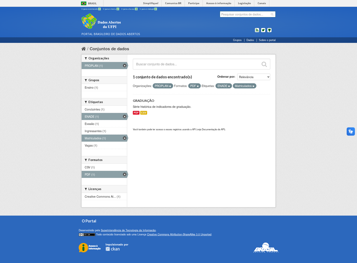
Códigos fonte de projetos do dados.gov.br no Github (269, 31)
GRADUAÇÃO (143, 100)
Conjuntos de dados (109, 49)
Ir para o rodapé (148, 9)
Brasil (92, 3)
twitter (263, 31)
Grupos (237, 40)
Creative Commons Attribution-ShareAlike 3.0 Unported (179, 234)
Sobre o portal (267, 40)
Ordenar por (225, 76)
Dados (250, 40)
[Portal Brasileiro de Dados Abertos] (125, 21)
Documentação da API (213, 129)
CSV (143, 112)
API (194, 129)
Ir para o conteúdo (90, 9)
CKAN (113, 249)
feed (257, 31)
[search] (272, 14)
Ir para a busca (129, 9)
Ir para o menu (110, 9)
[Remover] (170, 86)
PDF (136, 112)
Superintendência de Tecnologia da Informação (128, 230)
